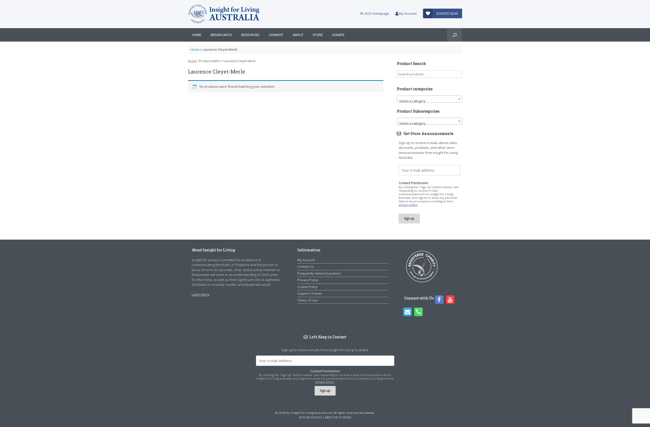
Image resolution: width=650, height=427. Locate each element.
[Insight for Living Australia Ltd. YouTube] (450, 299)
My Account (407, 13)
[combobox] (429, 99)
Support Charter (309, 293)
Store (318, 35)
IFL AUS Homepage (374, 13)
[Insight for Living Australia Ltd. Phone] (418, 312)
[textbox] (429, 101)
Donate (338, 35)
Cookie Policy (307, 286)
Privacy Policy (307, 280)
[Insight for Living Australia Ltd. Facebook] (439, 299)
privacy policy (408, 205)
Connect (276, 35)
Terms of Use (307, 300)
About (298, 35)
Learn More (200, 294)
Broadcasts (221, 35)
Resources (250, 35)
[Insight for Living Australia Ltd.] (224, 14)
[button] (454, 35)
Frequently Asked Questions (319, 273)
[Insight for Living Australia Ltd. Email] (407, 312)
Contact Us (305, 266)
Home (196, 35)
